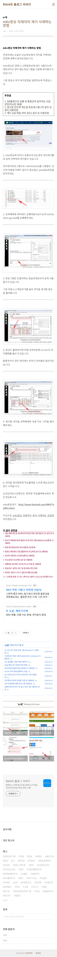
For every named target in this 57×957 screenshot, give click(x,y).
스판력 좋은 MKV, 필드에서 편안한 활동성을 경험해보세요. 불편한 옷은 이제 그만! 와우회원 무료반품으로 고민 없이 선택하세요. (28, 595)
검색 (51, 916)
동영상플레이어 (10, 873)
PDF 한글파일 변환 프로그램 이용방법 (18, 683)
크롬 (26, 886)
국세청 (7, 882)
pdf (15, 882)
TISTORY (29, 953)
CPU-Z (35, 886)
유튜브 (39, 856)
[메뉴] (53, 4)
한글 (30, 856)
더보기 (5, 900)
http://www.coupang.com (19, 585)
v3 (13, 860)
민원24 (32, 860)
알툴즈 (18, 895)
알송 (6, 860)
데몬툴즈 (8, 886)
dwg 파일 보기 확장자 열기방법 (16, 665)
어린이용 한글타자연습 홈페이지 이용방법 (20, 668)
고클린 (24, 873)
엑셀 (22, 856)
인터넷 (7, 865)
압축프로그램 (9, 856)
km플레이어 (9, 878)
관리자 (38, 953)
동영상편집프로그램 (22, 891)
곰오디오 (50, 856)
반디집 (7, 891)
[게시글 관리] (15, 633)
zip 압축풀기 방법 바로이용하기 (16, 661)
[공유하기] (12, 633)
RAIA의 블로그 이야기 (17, 4)
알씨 (32, 865)
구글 (37, 891)
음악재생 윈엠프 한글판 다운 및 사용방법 (19, 680)
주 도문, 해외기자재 (17, 610)
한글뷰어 (35, 873)
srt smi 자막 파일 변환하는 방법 (16, 671)
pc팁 (7, 645)
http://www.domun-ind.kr (19, 606)
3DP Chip (32, 878)
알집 (21, 878)
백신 (18, 886)
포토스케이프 (20, 865)
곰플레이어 (48, 891)
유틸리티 (49, 882)
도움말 (44, 878)
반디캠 (38, 882)
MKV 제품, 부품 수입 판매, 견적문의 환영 (26, 614)
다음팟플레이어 (34, 869)
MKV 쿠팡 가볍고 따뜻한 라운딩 (24, 589)
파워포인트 (26, 882)
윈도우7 (7, 895)
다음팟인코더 (44, 865)
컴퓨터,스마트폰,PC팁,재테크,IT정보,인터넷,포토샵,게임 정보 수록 (22, 786)
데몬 (45, 886)
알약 (22, 869)
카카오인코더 (9, 869)
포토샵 (22, 860)
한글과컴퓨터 (45, 860)
